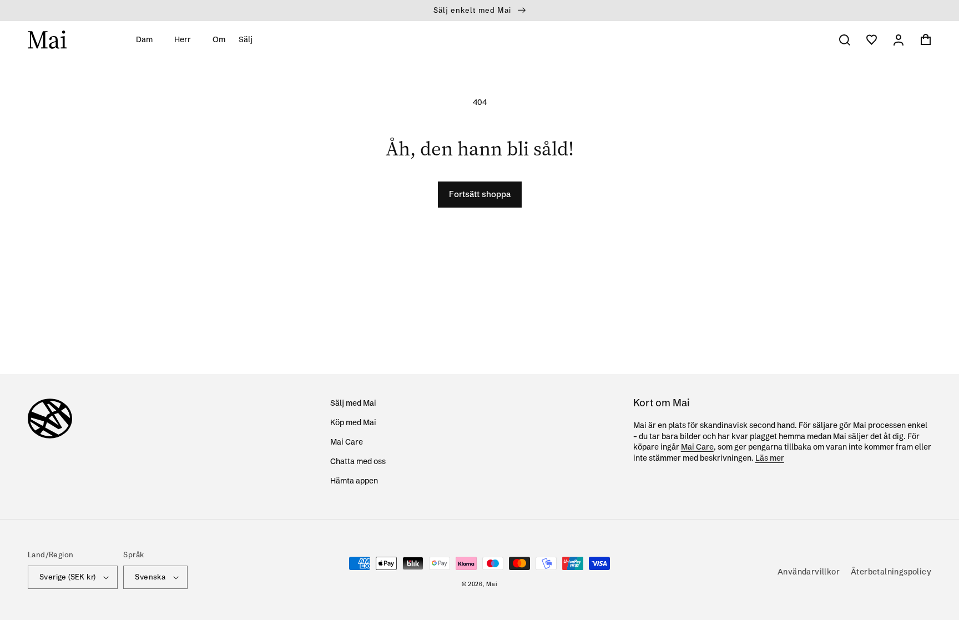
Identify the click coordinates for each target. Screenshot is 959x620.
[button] (148, 39)
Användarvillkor (809, 572)
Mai (491, 584)
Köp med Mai (353, 422)
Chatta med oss (358, 461)
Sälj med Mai (353, 403)
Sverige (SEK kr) (67, 576)
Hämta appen (354, 481)
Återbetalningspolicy (891, 572)
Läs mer (769, 458)
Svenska (150, 576)
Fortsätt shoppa (480, 194)
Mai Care (346, 442)
